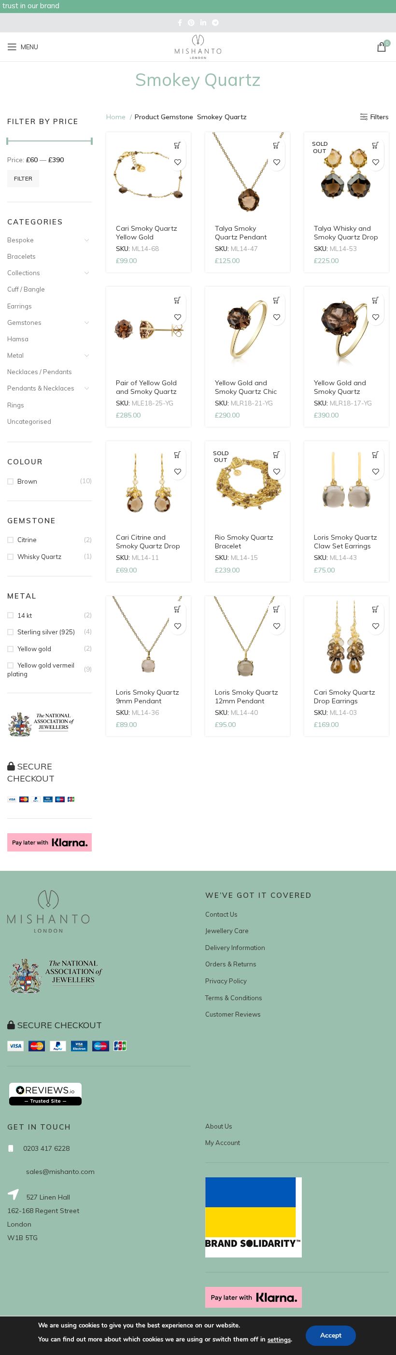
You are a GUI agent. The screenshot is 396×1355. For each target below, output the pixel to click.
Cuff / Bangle (26, 289)
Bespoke (20, 240)
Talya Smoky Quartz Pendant (241, 232)
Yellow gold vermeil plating (40, 669)
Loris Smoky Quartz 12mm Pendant (246, 696)
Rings (15, 405)
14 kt (24, 615)
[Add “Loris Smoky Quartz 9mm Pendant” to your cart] (177, 609)
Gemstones (24, 322)
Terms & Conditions (233, 998)
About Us (218, 1126)
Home (116, 116)
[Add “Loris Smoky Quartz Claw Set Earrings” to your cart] (375, 454)
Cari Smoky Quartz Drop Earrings (344, 696)
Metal (15, 355)
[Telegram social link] (215, 22)
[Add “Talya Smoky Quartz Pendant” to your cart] (276, 145)
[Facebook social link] (180, 22)
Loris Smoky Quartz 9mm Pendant (147, 696)
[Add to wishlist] (177, 162)
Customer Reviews (233, 1014)
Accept (330, 1335)
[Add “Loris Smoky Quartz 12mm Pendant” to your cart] (276, 609)
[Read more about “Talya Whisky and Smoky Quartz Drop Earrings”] (375, 145)
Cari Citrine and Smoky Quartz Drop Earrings (148, 546)
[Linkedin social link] (203, 22)
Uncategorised (29, 421)
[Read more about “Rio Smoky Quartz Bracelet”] (276, 454)
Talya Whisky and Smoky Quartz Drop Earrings (346, 237)
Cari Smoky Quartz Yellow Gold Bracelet (146, 237)
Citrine (27, 540)
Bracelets (21, 256)
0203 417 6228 (46, 1148)
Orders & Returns (230, 964)
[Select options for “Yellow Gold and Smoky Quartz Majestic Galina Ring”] (375, 300)
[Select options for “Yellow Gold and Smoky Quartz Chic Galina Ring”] (276, 300)
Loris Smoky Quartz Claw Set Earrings (345, 541)
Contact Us (221, 914)
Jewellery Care (227, 931)
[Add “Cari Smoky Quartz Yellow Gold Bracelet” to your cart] (177, 145)
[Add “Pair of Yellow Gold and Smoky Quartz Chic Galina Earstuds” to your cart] (177, 300)
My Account (222, 1142)
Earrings (19, 306)
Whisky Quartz (39, 556)
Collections (23, 273)
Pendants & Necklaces (40, 388)
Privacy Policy (226, 981)
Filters (379, 117)
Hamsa (17, 339)
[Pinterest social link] (191, 22)
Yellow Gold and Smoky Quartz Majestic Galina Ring (346, 391)
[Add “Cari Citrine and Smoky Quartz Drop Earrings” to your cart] (177, 454)
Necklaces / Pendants (39, 372)
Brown (27, 481)
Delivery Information (235, 947)
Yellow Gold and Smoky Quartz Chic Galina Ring (246, 391)
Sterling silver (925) (46, 632)
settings (279, 1340)
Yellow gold (34, 649)
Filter (23, 178)
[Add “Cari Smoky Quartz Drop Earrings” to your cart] (375, 609)
